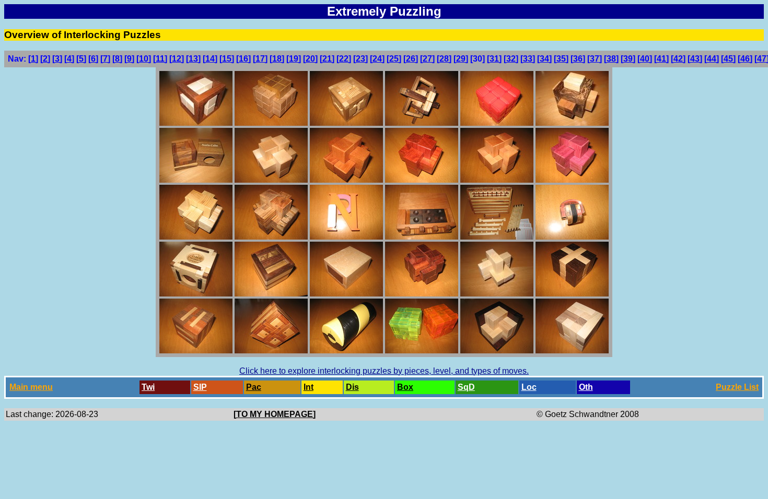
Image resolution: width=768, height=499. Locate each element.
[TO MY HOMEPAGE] (275, 414)
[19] (293, 58)
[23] (360, 58)
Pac (253, 387)
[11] (160, 58)
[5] (81, 58)
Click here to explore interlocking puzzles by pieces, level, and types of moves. (384, 370)
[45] (728, 58)
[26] (410, 58)
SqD (466, 387)
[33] (527, 58)
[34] (544, 58)
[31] (494, 58)
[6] (93, 58)
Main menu (31, 387)
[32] (511, 58)
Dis (352, 387)
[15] (226, 58)
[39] (628, 58)
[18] (277, 58)
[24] (377, 58)
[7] (105, 58)
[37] (594, 58)
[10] (143, 58)
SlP (200, 387)
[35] (561, 58)
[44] (711, 58)
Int (308, 387)
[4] (69, 58)
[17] (260, 58)
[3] (57, 58)
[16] (243, 58)
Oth (586, 387)
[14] (210, 58)
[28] (444, 58)
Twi (148, 387)
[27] (427, 58)
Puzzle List (737, 387)
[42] (678, 58)
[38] (611, 58)
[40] (644, 58)
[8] (117, 58)
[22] (343, 58)
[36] (578, 58)
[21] (327, 58)
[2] (45, 58)
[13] (193, 58)
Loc (529, 387)
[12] (176, 58)
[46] (745, 58)
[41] (661, 58)
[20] (310, 58)
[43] (695, 58)
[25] (394, 58)
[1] (33, 58)
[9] (129, 58)
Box (405, 387)
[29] (460, 58)
